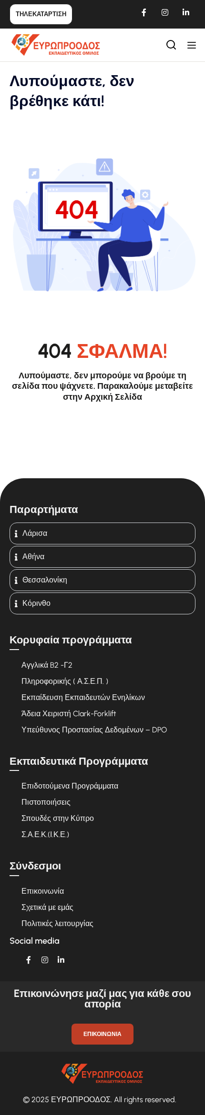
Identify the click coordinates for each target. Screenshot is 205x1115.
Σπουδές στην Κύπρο (57, 818)
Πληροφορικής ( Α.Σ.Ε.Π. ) (64, 681)
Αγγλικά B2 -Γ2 (46, 665)
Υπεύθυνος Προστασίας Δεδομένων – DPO (94, 729)
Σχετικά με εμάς (47, 907)
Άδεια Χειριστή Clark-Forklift (68, 713)
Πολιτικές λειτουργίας (57, 923)
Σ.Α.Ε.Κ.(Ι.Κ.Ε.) (45, 834)
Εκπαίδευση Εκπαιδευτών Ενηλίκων (83, 697)
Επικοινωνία (42, 891)
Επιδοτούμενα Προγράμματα (69, 785)
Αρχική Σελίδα (113, 397)
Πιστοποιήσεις (46, 802)
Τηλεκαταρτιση (41, 14)
